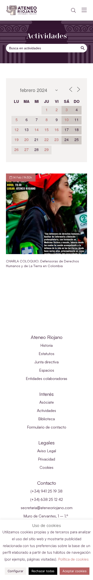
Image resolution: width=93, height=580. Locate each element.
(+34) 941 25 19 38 (46, 491)
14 (36, 129)
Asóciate (46, 402)
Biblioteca (46, 418)
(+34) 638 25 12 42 (46, 499)
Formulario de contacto (46, 427)
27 (26, 149)
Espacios (46, 370)
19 (16, 139)
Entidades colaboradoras (46, 378)
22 (46, 139)
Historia (46, 345)
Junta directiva (46, 362)
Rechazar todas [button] (42, 571)
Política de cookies (73, 559)
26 (16, 149)
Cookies (46, 467)
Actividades (46, 410)
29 (46, 149)
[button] (73, 10)
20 (26, 139)
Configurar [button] (15, 571)
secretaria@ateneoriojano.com (46, 507)
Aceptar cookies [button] (74, 571)
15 (46, 129)
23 (56, 139)
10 (66, 119)
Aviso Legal (46, 450)
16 (56, 129)
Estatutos (46, 353)
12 (16, 129)
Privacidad (46, 459)
